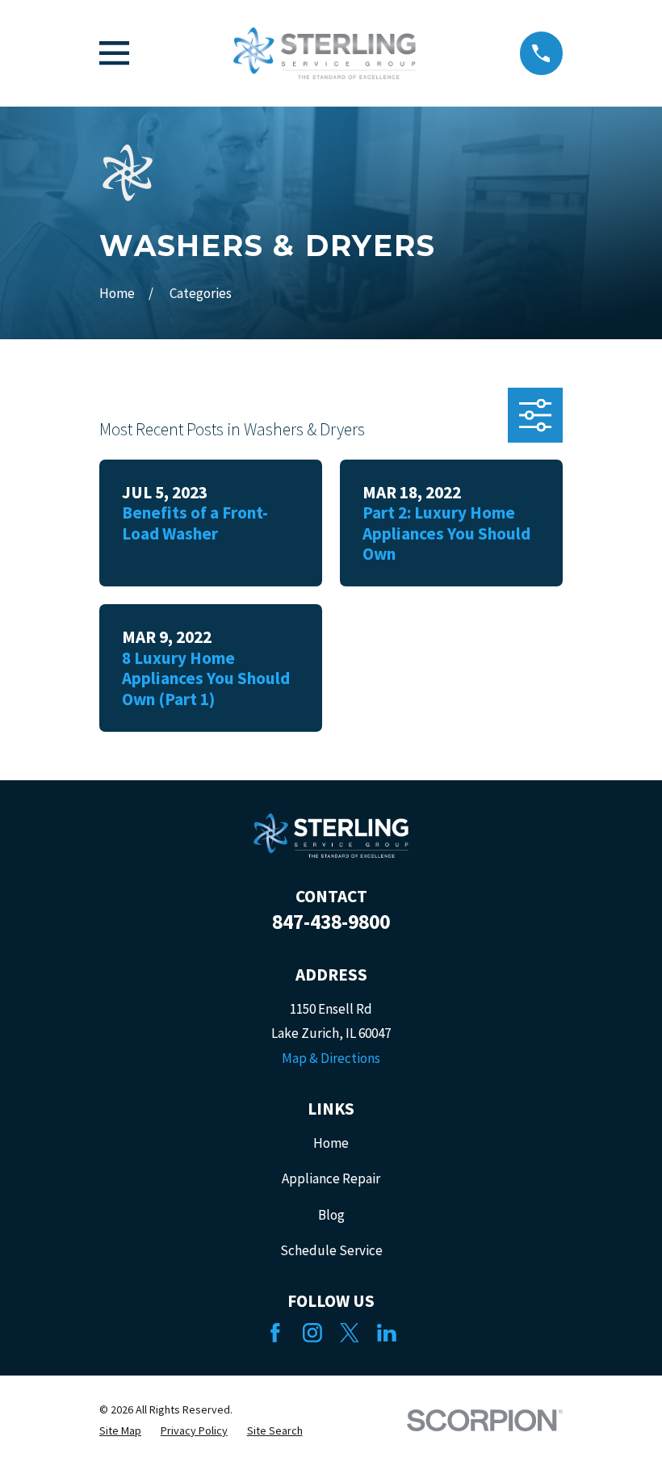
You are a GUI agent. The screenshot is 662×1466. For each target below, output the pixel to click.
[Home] (324, 53)
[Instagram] (312, 1332)
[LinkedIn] (386, 1332)
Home (331, 1143)
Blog (331, 1215)
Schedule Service (331, 1250)
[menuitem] (120, 1431)
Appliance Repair (331, 1178)
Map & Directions (331, 1058)
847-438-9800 (331, 922)
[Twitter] (349, 1332)
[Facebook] (275, 1332)
